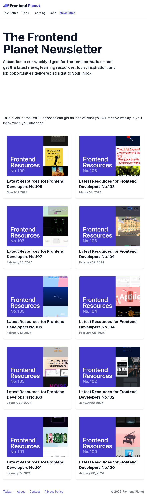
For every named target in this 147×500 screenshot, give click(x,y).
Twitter (7, 491)
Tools (26, 13)
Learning (39, 13)
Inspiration (11, 13)
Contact (34, 491)
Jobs (52, 13)
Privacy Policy (54, 491)
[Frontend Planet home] (21, 5)
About (21, 491)
